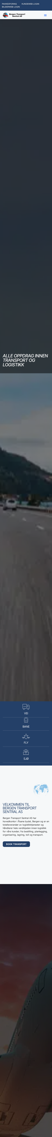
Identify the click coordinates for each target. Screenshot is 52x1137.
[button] (45, 15)
